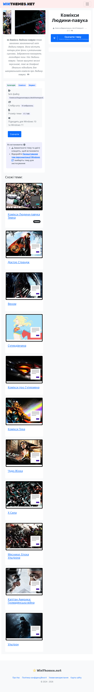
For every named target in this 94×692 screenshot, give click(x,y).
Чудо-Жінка (15, 471)
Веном (12, 304)
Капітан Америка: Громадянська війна (21, 600)
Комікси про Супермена (23, 387)
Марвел (32, 85)
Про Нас (16, 677)
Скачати (14, 134)
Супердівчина (17, 345)
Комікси (22, 85)
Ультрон (13, 644)
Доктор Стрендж (18, 262)
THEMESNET (19, 4)
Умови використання (58, 677)
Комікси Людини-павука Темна (24, 215)
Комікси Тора (16, 429)
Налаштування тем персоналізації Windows (26, 155)
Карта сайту (76, 677)
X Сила (12, 512)
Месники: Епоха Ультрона (18, 555)
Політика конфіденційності (34, 677)
